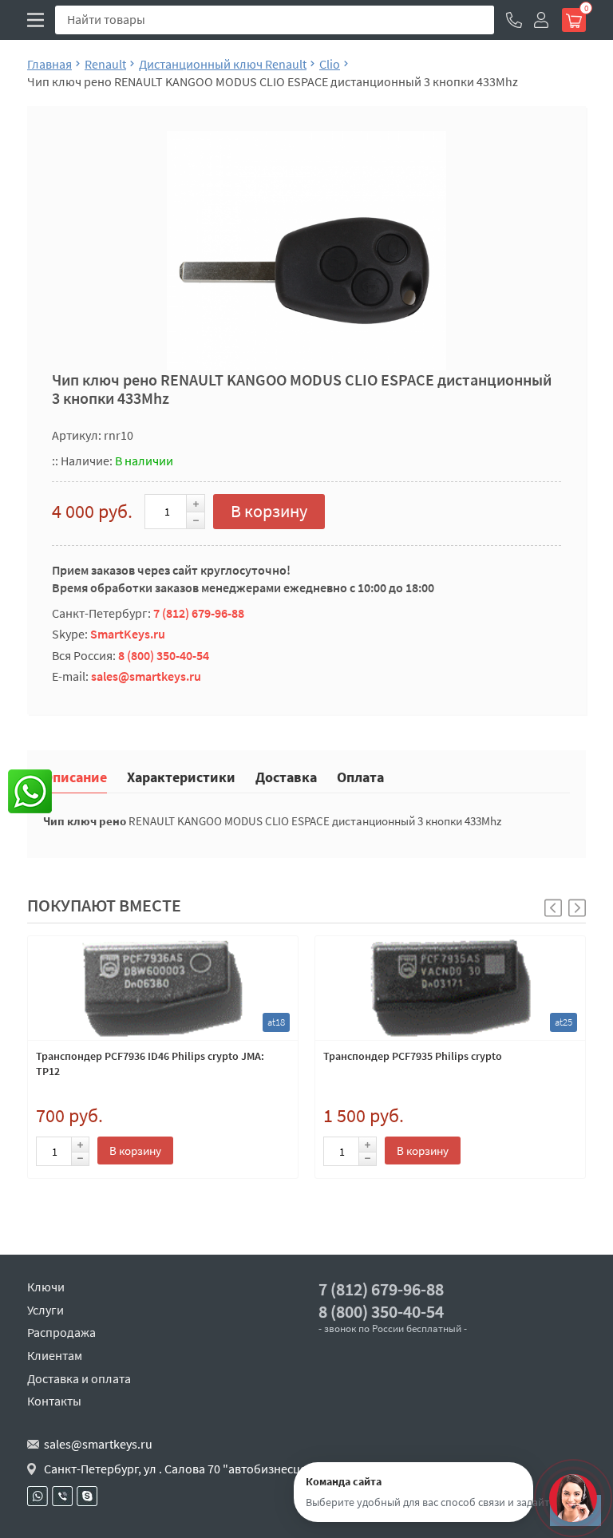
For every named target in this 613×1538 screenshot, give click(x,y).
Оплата (360, 776)
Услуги (45, 1310)
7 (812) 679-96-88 (198, 613)
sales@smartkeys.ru (146, 676)
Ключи (46, 1287)
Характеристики (181, 776)
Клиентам (54, 1355)
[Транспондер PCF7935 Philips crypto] (450, 988)
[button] (577, 908)
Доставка (286, 776)
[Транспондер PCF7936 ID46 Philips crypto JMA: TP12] (163, 988)
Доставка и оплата (79, 1378)
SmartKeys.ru (127, 634)
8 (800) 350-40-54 (163, 655)
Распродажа (61, 1332)
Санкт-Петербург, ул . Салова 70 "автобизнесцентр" (188, 1469)
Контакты (54, 1401)
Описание (75, 776)
